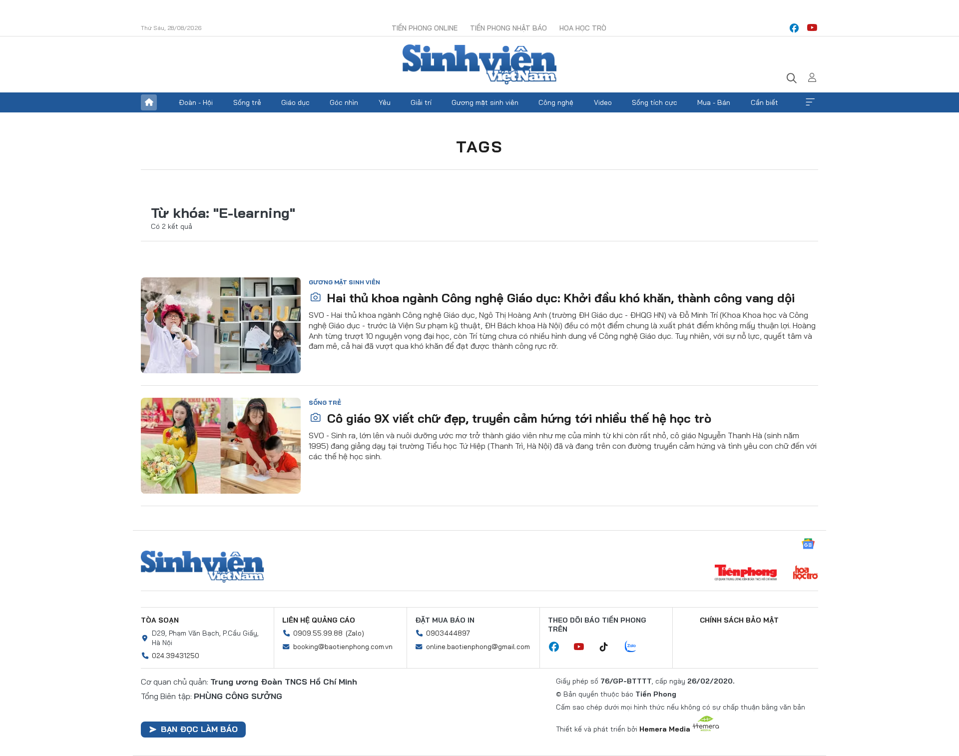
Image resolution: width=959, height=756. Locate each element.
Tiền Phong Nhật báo (508, 27)
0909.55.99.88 (318, 633)
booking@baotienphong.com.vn (343, 646)
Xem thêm (810, 102)
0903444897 (448, 633)
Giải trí (421, 102)
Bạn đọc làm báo (199, 729)
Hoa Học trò (582, 27)
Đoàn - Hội (196, 102)
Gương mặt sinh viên (485, 102)
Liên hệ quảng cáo (318, 620)
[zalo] (636, 647)
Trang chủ (149, 102)
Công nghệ (555, 102)
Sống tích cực (654, 102)
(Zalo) (355, 633)
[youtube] (812, 28)
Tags (479, 146)
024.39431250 (175, 655)
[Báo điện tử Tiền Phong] (746, 574)
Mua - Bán (713, 102)
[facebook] (794, 28)
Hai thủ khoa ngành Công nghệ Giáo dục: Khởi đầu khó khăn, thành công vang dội (559, 297)
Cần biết (764, 102)
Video (603, 102)
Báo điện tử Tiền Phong (479, 64)
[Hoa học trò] (805, 574)
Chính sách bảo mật (739, 620)
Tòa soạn (160, 620)
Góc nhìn (344, 102)
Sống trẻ (247, 102)
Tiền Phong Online (425, 27)
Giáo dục (295, 102)
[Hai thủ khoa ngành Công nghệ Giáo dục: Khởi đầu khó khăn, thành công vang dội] (221, 325)
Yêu (385, 102)
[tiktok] (609, 647)
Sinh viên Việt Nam (202, 567)
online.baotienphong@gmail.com (478, 646)
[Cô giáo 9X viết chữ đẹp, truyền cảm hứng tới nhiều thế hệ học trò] (221, 446)
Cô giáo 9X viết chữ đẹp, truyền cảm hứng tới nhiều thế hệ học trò (517, 418)
